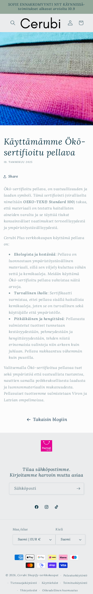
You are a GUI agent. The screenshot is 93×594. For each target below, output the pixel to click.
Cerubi (22, 575)
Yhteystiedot (28, 590)
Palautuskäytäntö (75, 575)
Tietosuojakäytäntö (23, 582)
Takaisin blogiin (50, 419)
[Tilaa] (78, 488)
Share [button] (13, 176)
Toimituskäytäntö (75, 582)
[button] (12, 22)
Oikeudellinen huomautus (60, 590)
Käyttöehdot (50, 582)
